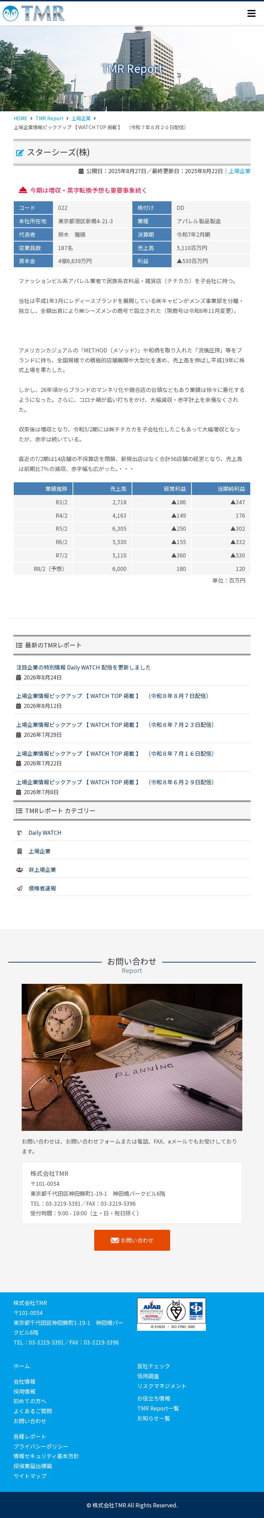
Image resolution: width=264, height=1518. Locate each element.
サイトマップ (29, 1476)
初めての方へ (29, 1401)
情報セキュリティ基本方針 (46, 1456)
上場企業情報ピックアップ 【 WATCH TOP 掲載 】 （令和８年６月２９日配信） (116, 782)
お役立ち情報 (153, 1398)
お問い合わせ (137, 1240)
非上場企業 (42, 869)
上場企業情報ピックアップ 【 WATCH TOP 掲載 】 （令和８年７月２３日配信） (116, 724)
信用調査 (148, 1376)
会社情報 (24, 1381)
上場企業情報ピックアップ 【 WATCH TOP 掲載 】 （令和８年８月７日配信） (113, 695)
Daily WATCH (45, 832)
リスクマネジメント (162, 1386)
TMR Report (49, 118)
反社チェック (153, 1366)
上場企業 (81, 118)
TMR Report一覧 (158, 1408)
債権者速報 (42, 888)
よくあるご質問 (32, 1411)
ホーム (21, 1366)
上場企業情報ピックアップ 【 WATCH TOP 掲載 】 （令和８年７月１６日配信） (116, 753)
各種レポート (29, 1436)
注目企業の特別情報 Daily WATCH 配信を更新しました (83, 667)
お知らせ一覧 (153, 1418)
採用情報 (24, 1391)
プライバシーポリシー (40, 1446)
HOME (21, 118)
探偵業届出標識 (32, 1466)
